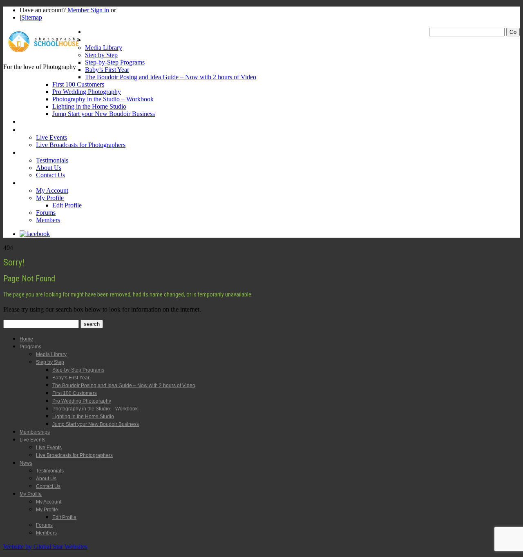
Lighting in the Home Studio (89, 106)
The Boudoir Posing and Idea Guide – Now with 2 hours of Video (170, 77)
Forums (46, 212)
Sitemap (31, 17)
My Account (52, 190)
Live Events (34, 130)
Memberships (37, 121)
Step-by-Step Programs (115, 62)
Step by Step (101, 54)
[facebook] (35, 233)
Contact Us (50, 175)
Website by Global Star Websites (45, 546)
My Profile (33, 183)
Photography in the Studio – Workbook (103, 99)
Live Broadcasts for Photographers (80, 144)
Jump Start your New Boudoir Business (103, 113)
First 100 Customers (78, 84)
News (27, 152)
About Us (48, 167)
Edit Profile (67, 205)
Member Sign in (88, 10)
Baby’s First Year (107, 69)
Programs (97, 40)
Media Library (103, 47)
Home (93, 32)
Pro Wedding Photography (86, 91)
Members (48, 219)
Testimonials (52, 160)
